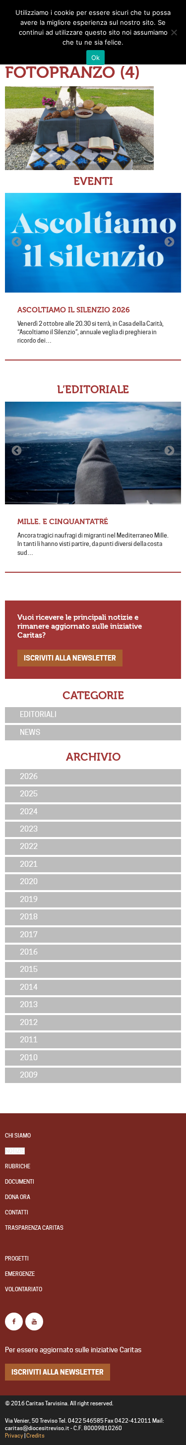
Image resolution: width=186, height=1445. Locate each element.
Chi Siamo (18, 1136)
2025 (29, 793)
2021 (29, 864)
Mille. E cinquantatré (62, 521)
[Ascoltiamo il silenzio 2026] (93, 242)
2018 (29, 916)
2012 (29, 1022)
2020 (29, 881)
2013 (29, 1004)
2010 (29, 1057)
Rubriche (17, 1166)
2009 (29, 1075)
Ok (95, 57)
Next (168, 242)
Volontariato (23, 1289)
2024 (29, 811)
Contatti (16, 1212)
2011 (29, 1039)
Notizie (14, 1151)
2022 (29, 846)
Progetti (17, 1259)
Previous (17, 242)
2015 (29, 969)
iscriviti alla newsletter (70, 658)
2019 (29, 899)
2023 (29, 829)
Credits (35, 1436)
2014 (29, 987)
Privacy (14, 1436)
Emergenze (20, 1274)
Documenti (19, 1182)
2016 (29, 952)
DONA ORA (17, 1197)
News (30, 732)
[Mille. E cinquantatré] (93, 453)
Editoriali (38, 714)
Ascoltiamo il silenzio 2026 (73, 309)
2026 (29, 776)
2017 (29, 934)
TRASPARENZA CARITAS (34, 1228)
